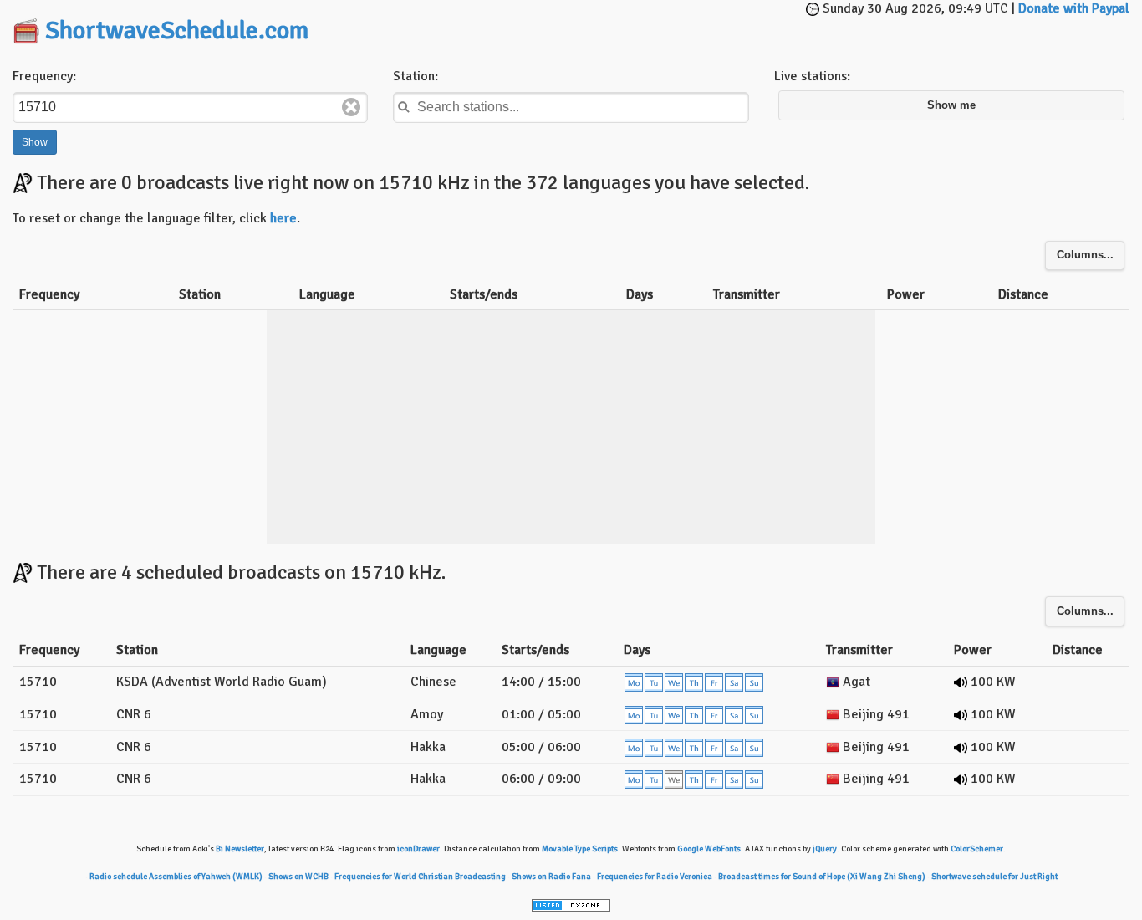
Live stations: (812, 76)
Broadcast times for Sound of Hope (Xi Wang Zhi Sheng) (821, 876)
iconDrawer (418, 849)
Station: (415, 76)
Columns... (1085, 255)
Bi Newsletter (240, 849)
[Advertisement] (588, 25)
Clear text (351, 107)
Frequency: (44, 76)
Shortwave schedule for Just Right (994, 876)
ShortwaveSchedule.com (176, 30)
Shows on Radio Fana (551, 876)
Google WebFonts (709, 849)
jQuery (825, 849)
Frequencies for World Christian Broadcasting (420, 876)
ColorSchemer (977, 849)
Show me (951, 105)
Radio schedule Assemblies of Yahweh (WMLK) (176, 876)
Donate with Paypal (1073, 8)
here (283, 218)
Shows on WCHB (298, 876)
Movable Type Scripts (580, 849)
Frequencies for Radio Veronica (654, 876)
